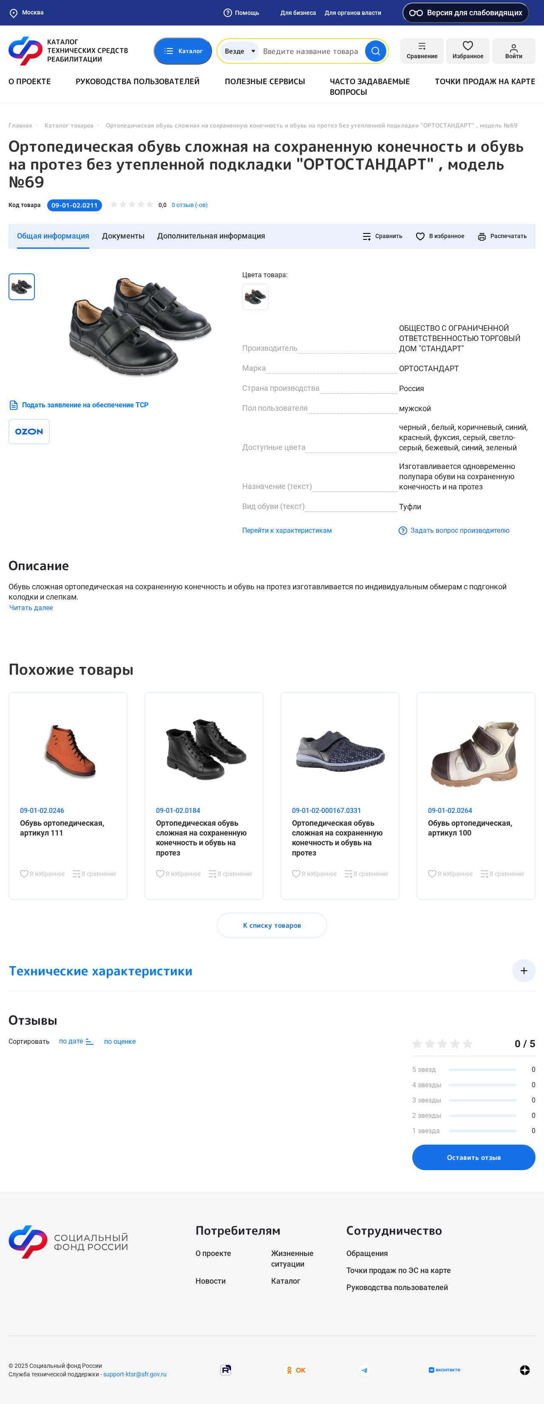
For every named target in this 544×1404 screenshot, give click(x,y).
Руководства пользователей (138, 81)
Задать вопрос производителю (460, 530)
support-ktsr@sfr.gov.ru (135, 1374)
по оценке (120, 1041)
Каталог (285, 1280)
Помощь (247, 12)
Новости (211, 1280)
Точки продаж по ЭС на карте (398, 1270)
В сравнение (98, 873)
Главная (20, 125)
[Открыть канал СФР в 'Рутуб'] (225, 1370)
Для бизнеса (298, 12)
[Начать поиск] (375, 51)
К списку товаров (272, 925)
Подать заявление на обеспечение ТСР (85, 405)
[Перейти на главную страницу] (68, 51)
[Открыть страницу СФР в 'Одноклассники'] (295, 1370)
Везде (234, 51)
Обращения (367, 1253)
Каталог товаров (69, 125)
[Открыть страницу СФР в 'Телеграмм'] (364, 1370)
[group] (140, 327)
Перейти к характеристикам (287, 530)
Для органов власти (353, 12)
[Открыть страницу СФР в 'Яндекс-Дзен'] (525, 1370)
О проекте (29, 81)
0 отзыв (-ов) (190, 205)
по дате (72, 1041)
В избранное (446, 236)
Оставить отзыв (474, 1157)
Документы (123, 235)
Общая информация (53, 235)
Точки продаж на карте (485, 81)
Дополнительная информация (211, 235)
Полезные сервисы (265, 81)
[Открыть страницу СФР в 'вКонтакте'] (444, 1370)
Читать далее (31, 608)
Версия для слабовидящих (474, 12)
